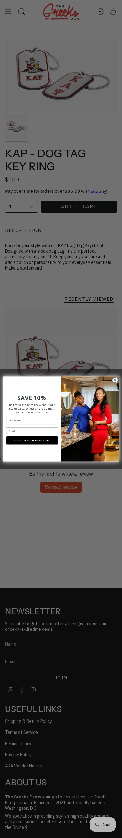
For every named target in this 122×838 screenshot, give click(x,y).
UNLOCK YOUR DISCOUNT (31, 440)
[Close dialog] (115, 380)
